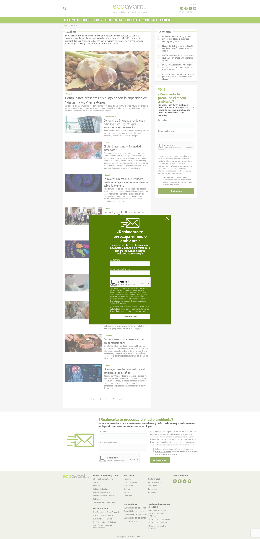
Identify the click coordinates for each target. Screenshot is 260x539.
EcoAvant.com (115, 288)
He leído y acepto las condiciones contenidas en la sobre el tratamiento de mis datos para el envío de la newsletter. (129, 309)
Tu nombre (115, 260)
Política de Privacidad (118, 303)
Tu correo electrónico (120, 269)
